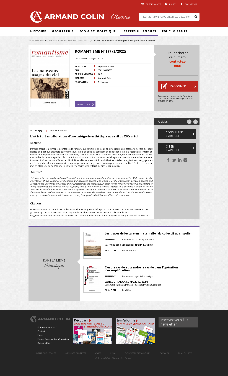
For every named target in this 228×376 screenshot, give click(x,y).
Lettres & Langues (139, 31)
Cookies (164, 353)
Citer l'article (173, 148)
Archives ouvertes (75, 353)
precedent (189, 121)
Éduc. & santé (175, 31)
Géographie (63, 31)
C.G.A (113, 353)
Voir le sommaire (83, 104)
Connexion (191, 4)
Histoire (38, 31)
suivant (195, 121)
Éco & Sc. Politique (97, 31)
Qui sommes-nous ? (46, 327)
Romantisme (58, 40)
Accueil (31, 40)
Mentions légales (46, 353)
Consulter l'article (174, 134)
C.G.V (98, 353)
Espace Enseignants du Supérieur (53, 339)
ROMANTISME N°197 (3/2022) (78, 40)
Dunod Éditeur (44, 343)
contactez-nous (177, 63)
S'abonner (178, 86)
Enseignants (153, 4)
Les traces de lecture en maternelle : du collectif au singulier (148, 233)
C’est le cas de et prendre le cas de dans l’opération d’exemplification (141, 268)
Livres (173, 4)
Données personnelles (137, 353)
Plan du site (185, 353)
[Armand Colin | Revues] (79, 18)
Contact (41, 331)
